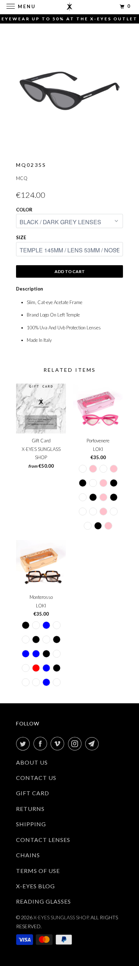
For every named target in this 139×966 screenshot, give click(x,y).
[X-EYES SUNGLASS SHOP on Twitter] (24, 743)
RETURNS (30, 808)
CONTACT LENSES (43, 839)
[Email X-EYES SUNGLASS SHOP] (93, 743)
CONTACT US (36, 777)
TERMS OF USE (38, 870)
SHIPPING (31, 824)
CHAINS (28, 855)
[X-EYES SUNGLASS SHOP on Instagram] (76, 743)
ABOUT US (32, 762)
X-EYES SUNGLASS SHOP (61, 917)
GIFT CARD (32, 793)
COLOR (24, 209)
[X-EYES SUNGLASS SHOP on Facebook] (42, 743)
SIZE (21, 237)
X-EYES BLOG (35, 886)
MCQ (21, 178)
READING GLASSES (43, 901)
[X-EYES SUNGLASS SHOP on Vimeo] (59, 743)
